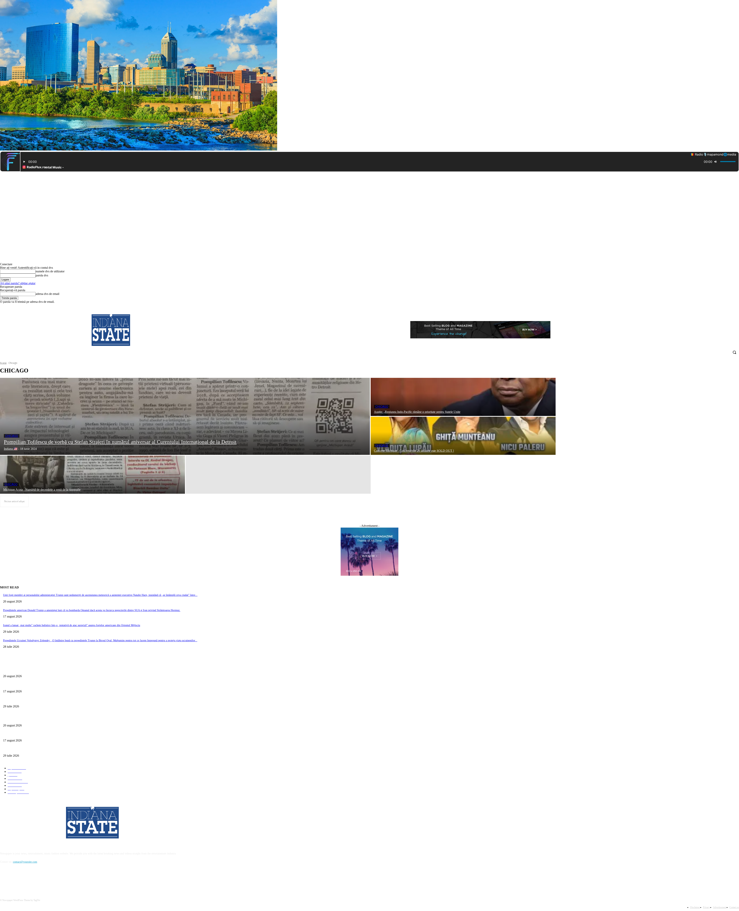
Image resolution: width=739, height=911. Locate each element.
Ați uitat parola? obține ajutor (17, 283)
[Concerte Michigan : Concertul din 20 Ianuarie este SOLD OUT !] (463, 436)
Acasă (3, 363)
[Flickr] (24, 879)
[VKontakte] (43, 879)
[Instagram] (721, 306)
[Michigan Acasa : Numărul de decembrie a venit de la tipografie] (92, 475)
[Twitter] (726, 306)
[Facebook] (715, 306)
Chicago (11, 436)
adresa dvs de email (47, 293)
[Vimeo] (731, 306)
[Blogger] (4, 879)
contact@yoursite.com (25, 861)
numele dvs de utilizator (50, 271)
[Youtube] (737, 306)
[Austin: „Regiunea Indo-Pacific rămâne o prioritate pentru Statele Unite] (463, 397)
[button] (734, 352)
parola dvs (42, 275)
